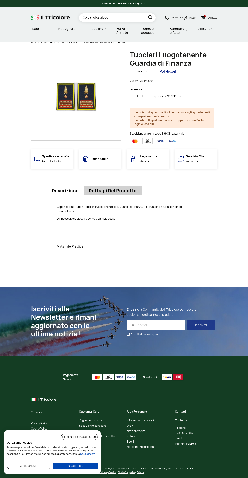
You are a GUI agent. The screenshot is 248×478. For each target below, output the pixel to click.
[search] (150, 18)
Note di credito (136, 431)
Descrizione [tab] (65, 190)
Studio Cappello (126, 472)
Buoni (130, 441)
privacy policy (152, 334)
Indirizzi (131, 436)
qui (152, 124)
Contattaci (181, 420)
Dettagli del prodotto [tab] (113, 190)
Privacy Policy (39, 423)
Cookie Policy (39, 428)
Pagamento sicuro (90, 420)
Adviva (140, 472)
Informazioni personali (140, 420)
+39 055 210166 (185, 433)
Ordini (130, 425)
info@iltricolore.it (185, 443)
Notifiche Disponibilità (140, 447)
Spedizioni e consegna (93, 425)
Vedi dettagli (168, 71)
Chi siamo (37, 412)
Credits (112, 472)
